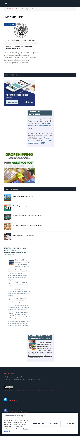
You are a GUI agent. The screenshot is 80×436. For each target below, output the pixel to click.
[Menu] (6, 3)
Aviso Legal (7, 379)
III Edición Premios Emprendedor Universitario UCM (18, 47)
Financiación (10, 25)
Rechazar (54, 423)
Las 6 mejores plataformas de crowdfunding (27, 215)
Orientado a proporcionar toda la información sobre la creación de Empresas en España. (19, 289)
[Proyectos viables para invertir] (7, 197)
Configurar (69, 423)
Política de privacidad (34, 379)
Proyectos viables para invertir (23, 196)
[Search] (74, 3)
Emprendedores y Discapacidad (23, 235)
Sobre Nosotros (9, 374)
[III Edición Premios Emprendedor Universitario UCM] (21, 32)
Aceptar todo (39, 423)
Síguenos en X (12, 400)
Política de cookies (19, 379)
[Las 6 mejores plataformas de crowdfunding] (7, 217)
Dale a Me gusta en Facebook (17, 412)
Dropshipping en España (21, 206)
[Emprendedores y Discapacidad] (7, 236)
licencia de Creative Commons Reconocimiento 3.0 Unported (40, 391)
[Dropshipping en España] (7, 207)
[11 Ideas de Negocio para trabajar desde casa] (7, 226)
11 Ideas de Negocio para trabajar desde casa (27, 225)
